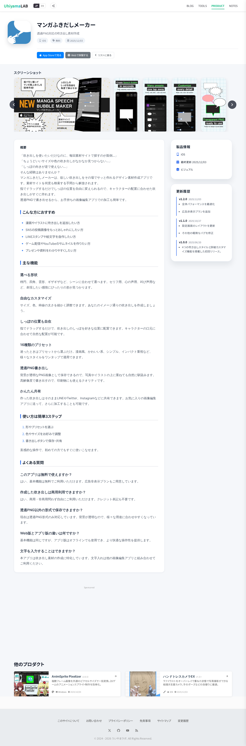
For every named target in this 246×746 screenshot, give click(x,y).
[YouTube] (128, 730)
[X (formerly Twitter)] (109, 730)
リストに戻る (105, 55)
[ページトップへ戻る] (235, 739)
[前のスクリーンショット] (14, 104)
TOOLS (202, 6)
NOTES (233, 6)
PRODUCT (217, 6)
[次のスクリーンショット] (232, 104)
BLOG (190, 6)
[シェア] (53, 6)
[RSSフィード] (137, 730)
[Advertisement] (89, 616)
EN (42, 5)
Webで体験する (79, 55)
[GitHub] (119, 730)
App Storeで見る (52, 55)
